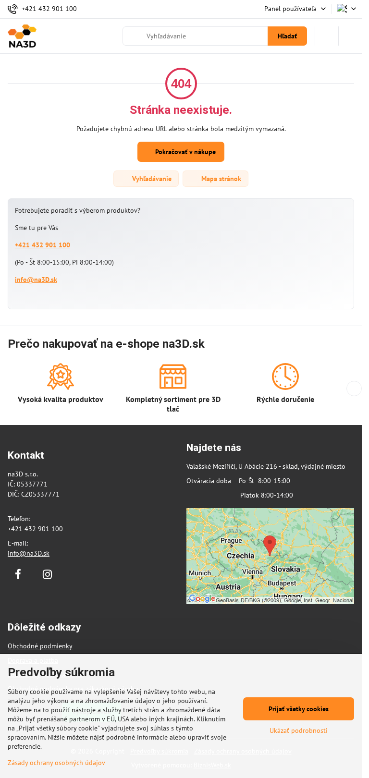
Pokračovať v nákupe (184, 151)
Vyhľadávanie (151, 178)
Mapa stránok (220, 178)
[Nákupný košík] (326, 36)
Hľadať (287, 36)
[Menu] (350, 36)
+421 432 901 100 (42, 245)
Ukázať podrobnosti (299, 730)
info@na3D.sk (36, 279)
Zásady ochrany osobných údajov (56, 762)
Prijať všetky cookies (299, 709)
